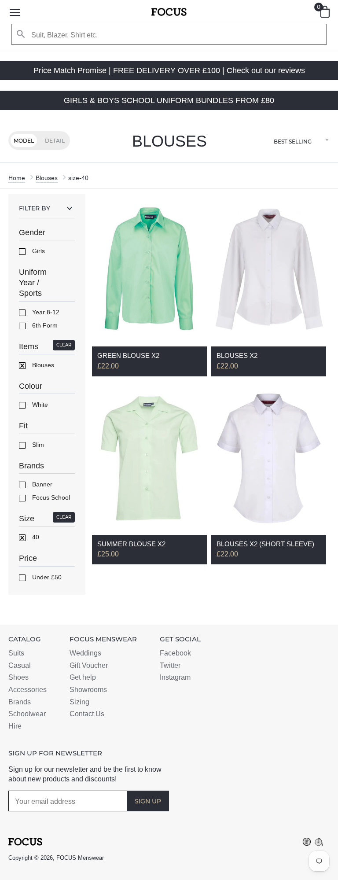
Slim (37, 444)
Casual (19, 665)
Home (16, 177)
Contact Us (87, 714)
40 (34, 537)
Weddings (85, 653)
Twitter (170, 665)
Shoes (18, 677)
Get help (83, 677)
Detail (55, 140)
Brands (19, 702)
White (39, 404)
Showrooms (88, 689)
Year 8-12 (44, 312)
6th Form (44, 325)
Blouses (47, 177)
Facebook (175, 653)
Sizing (79, 702)
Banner (41, 484)
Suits (16, 653)
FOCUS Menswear (80, 857)
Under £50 (46, 577)
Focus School (50, 497)
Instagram (175, 677)
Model (24, 140)
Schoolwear (27, 714)
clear (63, 345)
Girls (37, 250)
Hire (15, 726)
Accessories (27, 689)
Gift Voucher (89, 665)
